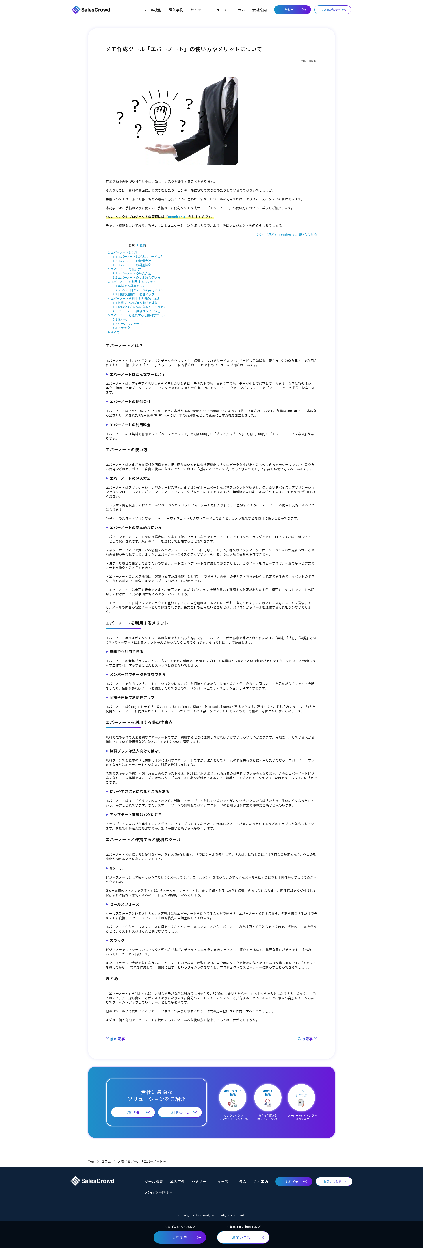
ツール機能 (152, 9)
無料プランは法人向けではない (136, 302)
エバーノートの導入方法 (132, 273)
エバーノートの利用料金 (132, 265)
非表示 (141, 245)
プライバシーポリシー (158, 1192)
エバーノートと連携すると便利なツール (136, 315)
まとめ (114, 332)
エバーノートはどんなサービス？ (138, 256)
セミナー (198, 9)
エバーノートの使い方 (124, 269)
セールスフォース (127, 323)
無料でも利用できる (129, 286)
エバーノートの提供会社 (132, 261)
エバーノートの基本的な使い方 (136, 277)
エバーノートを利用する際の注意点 (133, 298)
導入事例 (176, 9)
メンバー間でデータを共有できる (138, 290)
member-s (176, 216)
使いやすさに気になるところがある (140, 307)
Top (91, 1161)
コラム (239, 9)
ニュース (219, 9)
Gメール (121, 319)
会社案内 (259, 9)
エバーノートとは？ (123, 252)
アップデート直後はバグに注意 (136, 311)
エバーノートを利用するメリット (132, 282)
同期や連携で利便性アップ (133, 294)
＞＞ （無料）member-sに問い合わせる (287, 234)
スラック (121, 328)
